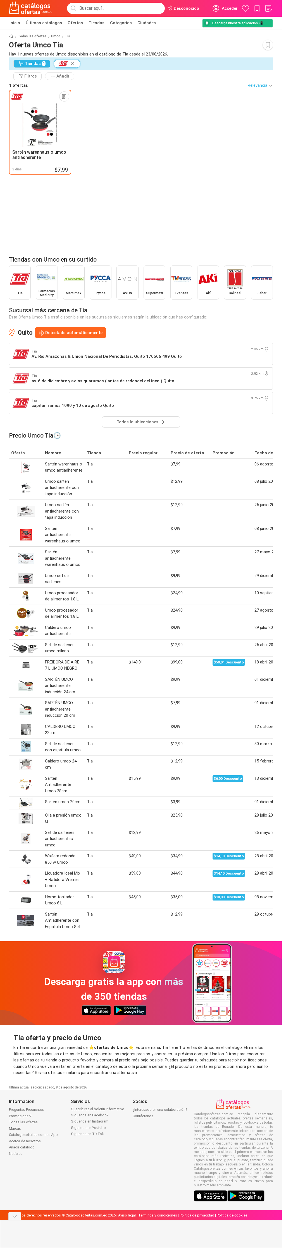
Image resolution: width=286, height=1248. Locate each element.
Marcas (15, 1128)
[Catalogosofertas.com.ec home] (31, 8)
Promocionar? (20, 1116)
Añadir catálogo (22, 1147)
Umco (55, 36)
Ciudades (146, 22)
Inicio (14, 22)
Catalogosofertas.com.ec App (33, 1135)
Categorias (121, 22)
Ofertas (75, 22)
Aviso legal (127, 1215)
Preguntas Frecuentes (26, 1109)
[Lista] (268, 8)
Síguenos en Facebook (90, 1115)
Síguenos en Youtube (88, 1128)
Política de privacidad (197, 1215)
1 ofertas (18, 85)
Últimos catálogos (44, 22)
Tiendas (96, 22)
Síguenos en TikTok (87, 1134)
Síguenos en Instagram (89, 1121)
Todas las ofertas (32, 36)
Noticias (15, 1154)
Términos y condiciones (157, 1215)
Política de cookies (232, 1215)
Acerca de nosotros (25, 1141)
